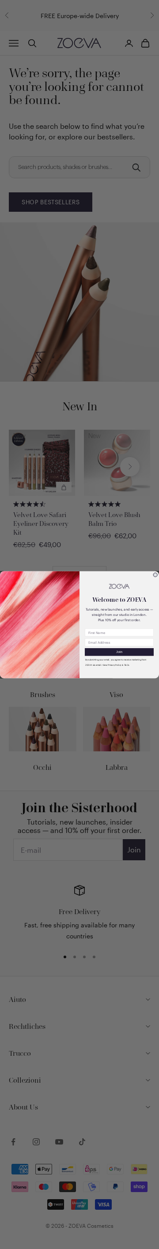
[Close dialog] (155, 575)
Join (119, 651)
